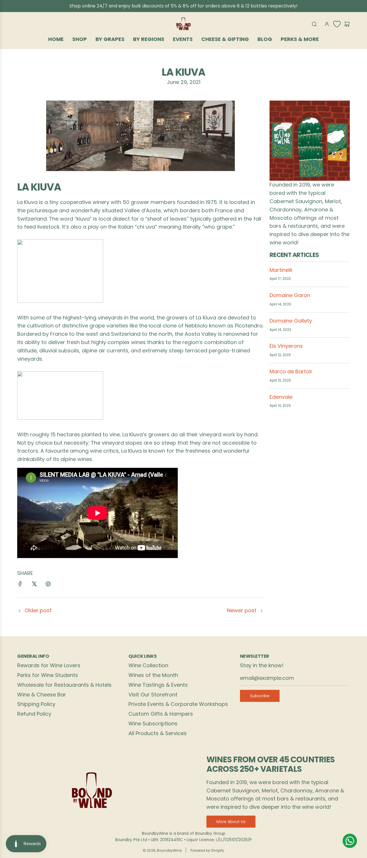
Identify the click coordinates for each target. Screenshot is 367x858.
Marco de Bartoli (291, 371)
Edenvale (281, 396)
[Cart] (347, 24)
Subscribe (260, 696)
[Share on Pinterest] (48, 585)
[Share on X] (34, 585)
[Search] (314, 24)
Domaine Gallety (291, 320)
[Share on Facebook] (20, 585)
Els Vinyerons (286, 346)
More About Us (230, 821)
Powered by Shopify (207, 850)
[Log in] (327, 24)
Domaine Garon (290, 295)
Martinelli (281, 270)
